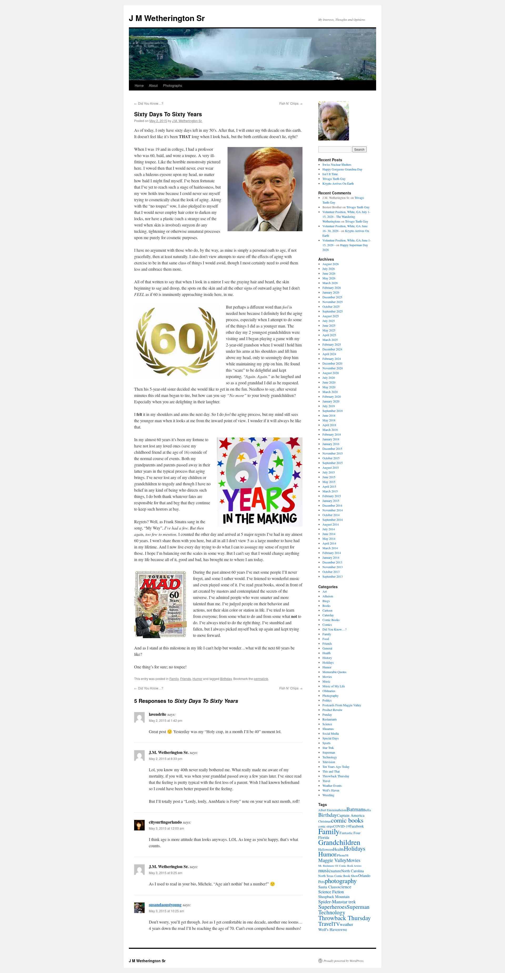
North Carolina (352, 870)
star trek (348, 902)
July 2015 (328, 472)
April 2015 (329, 486)
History (327, 658)
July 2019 (328, 406)
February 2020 (331, 396)
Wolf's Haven (330, 790)
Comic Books (331, 620)
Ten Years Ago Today (336, 766)
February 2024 (331, 358)
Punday (327, 714)
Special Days (330, 738)
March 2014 (330, 548)
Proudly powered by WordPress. (344, 961)
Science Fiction (331, 892)
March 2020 (330, 392)
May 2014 (328, 538)
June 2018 (328, 415)
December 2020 (332, 363)
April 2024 (329, 354)
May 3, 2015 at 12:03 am (166, 828)
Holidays (328, 662)
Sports (326, 743)
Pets (321, 881)
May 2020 (328, 387)
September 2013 (332, 576)
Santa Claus (327, 886)
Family (174, 678)
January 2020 (330, 401)
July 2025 (328, 321)
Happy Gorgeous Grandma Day (342, 169)
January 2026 (330, 292)
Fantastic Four (350, 832)
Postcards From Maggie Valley (341, 705)
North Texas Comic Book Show (338, 876)
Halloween (325, 849)
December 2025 (332, 297)
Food (325, 639)
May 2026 (328, 278)
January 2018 (330, 439)
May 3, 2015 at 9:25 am (165, 872)
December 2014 (332, 505)
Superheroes (332, 906)
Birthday (226, 678)
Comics (327, 624)
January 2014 (330, 557)
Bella (367, 810)
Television (328, 762)
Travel (326, 781)
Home (139, 85)
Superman (328, 752)
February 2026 (331, 287)
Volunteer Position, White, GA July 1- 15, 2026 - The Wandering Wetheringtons (346, 216)
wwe (343, 929)
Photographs (172, 85)
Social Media (330, 733)
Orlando (364, 875)
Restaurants (329, 719)
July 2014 (328, 529)
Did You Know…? (148, 103)
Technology (329, 757)
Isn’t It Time (330, 174)
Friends (185, 678)
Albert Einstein (327, 810)
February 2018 (331, 434)
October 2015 (331, 458)
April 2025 (329, 335)
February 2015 (331, 496)
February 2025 (331, 344)
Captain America (351, 815)
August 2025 (330, 316)
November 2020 (332, 368)
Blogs (326, 601)
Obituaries (328, 691)
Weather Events (332, 785)
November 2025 (332, 302)
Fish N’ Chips (290, 103)
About (153, 85)
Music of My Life (333, 686)
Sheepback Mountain (334, 896)
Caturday (328, 615)
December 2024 (332, 349)
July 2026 (328, 268)
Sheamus (328, 729)
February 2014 (331, 553)
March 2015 (330, 491)
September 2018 (332, 411)
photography (341, 880)
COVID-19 (341, 826)
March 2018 (330, 429)
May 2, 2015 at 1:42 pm (165, 720)
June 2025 (328, 325)
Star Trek (328, 747)
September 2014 (332, 519)
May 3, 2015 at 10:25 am (166, 911)
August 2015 (330, 467)
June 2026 (328, 273)
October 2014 (331, 515)
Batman (354, 809)
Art (324, 591)
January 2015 (330, 500)
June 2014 (328, 534)
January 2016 (330, 444)
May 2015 (328, 482)
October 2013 (331, 571)
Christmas (324, 821)
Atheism (327, 596)
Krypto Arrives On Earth (338, 183)
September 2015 (332, 463)
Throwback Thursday (335, 776)
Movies (327, 676)
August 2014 (330, 524)
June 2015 (328, 477)
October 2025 (331, 306)
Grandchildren (339, 842)
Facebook (357, 826)
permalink (261, 678)
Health (326, 653)
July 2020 (328, 377)
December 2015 (332, 448)
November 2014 (332, 510)
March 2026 (330, 283)
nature (336, 870)
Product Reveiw (332, 710)
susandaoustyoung (165, 904)
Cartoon (327, 610)
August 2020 (330, 373)
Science (327, 724)
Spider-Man (329, 901)
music (324, 870)
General (327, 648)
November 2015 (332, 453)
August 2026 (330, 264)
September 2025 (332, 311)
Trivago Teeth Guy (334, 179)
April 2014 (329, 543)
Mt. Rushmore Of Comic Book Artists (339, 866)
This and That (331, 771)
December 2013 (332, 562)
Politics (327, 700)
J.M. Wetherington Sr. (187, 120)
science (344, 886)
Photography (330, 695)
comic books (347, 820)
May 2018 (328, 420)
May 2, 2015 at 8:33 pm (165, 758)
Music (326, 681)
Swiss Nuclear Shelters (336, 164)
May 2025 (328, 330)
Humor (197, 678)
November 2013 (332, 567)
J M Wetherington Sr (167, 17)
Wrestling (328, 795)
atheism (341, 810)
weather (346, 924)
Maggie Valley (332, 860)
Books (326, 605)
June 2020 (328, 382)
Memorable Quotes (334, 672)
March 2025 (330, 339)
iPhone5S (342, 855)
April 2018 (329, 425)
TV (336, 924)
